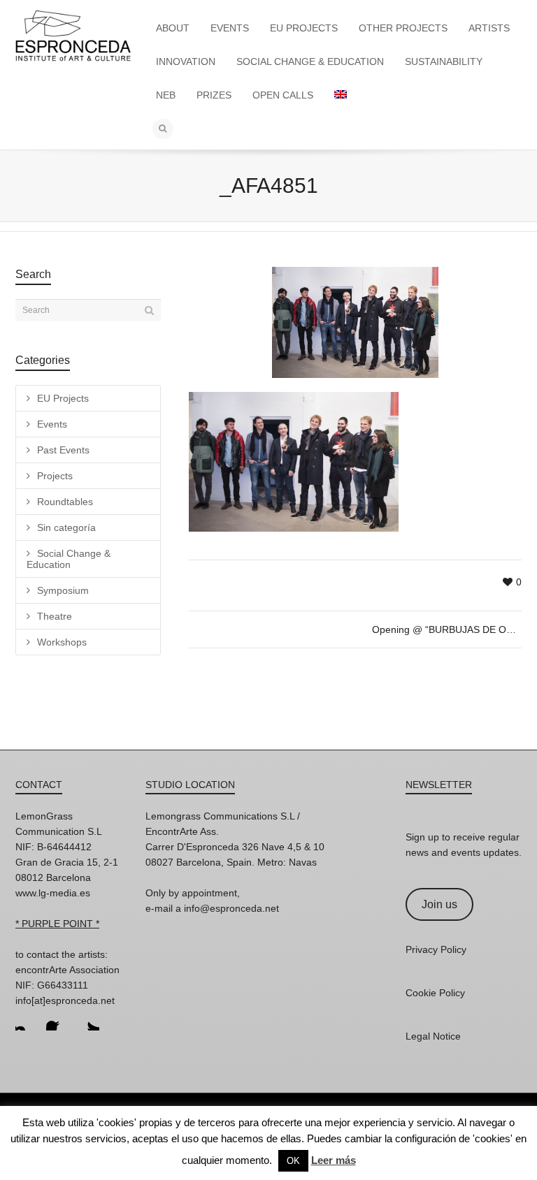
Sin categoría (66, 527)
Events (52, 424)
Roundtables (65, 501)
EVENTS (229, 28)
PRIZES (213, 95)
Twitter (88, 1019)
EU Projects (63, 398)
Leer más (333, 1160)
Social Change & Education (68, 559)
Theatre (54, 616)
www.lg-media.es (52, 892)
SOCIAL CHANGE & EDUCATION (310, 61)
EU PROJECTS (304, 28)
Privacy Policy (436, 949)
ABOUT (172, 28)
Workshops (62, 642)
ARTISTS (489, 28)
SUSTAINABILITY (443, 61)
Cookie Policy (435, 992)
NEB (166, 95)
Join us (439, 904)
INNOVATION (185, 61)
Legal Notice (433, 1036)
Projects (55, 475)
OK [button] (293, 1161)
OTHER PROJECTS (403, 28)
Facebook (57, 1019)
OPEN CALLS (282, 95)
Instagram (26, 1019)
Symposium (63, 590)
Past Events (63, 450)
